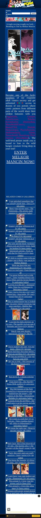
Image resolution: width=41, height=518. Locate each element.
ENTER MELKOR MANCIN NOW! (20, 157)
